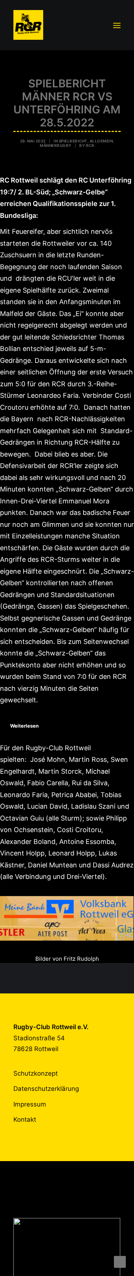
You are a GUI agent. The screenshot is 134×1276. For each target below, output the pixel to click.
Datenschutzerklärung (46, 1088)
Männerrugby (55, 145)
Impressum (29, 1104)
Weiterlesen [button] (24, 726)
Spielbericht (73, 141)
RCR (90, 145)
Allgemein (101, 141)
